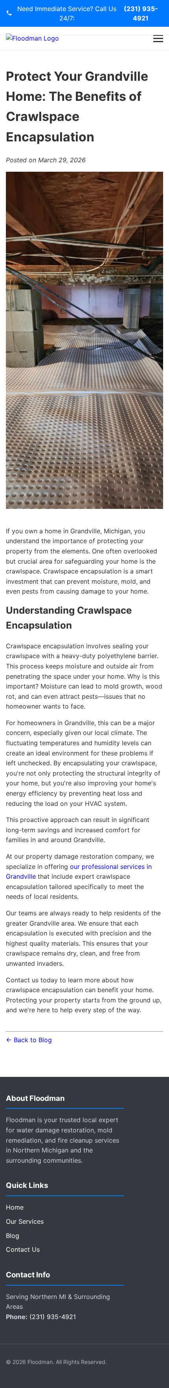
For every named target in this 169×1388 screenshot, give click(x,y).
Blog (12, 1236)
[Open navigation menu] (158, 38)
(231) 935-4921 (141, 13)
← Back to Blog (29, 1040)
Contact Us (23, 1249)
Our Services (25, 1221)
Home (15, 1207)
